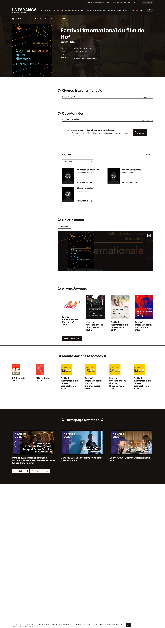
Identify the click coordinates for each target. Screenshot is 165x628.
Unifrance (131, 10)
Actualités (63, 10)
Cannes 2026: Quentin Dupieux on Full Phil (81, 459)
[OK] (128, 625)
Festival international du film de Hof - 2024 (119, 326)
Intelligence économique (115, 10)
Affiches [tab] (64, 227)
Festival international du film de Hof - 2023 (143, 326)
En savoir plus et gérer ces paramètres (24, 626)
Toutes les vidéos (40, 471)
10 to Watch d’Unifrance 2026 (121, 2)
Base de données (96, 10)
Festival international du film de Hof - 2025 (94, 326)
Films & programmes (48, 10)
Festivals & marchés (79, 10)
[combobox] (77, 161)
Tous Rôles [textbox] (68, 162)
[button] (149, 236)
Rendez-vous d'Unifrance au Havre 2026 (97, 2)
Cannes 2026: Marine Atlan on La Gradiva (131, 458)
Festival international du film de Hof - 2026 (70, 321)
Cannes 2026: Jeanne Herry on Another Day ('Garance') (33, 459)
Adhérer (142, 10)
